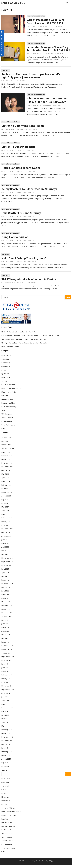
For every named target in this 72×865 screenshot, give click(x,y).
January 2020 (6, 609)
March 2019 (5, 635)
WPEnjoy (50, 861)
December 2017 (7, 682)
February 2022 (6, 554)
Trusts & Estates (7, 417)
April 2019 (5, 631)
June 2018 (5, 668)
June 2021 (5, 569)
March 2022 (5, 551)
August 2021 (6, 565)
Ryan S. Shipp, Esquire (34, 26)
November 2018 (7, 649)
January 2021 (6, 580)
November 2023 (7, 492)
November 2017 (7, 686)
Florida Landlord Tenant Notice (20, 168)
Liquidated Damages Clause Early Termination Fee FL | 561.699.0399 (48, 48)
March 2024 (5, 481)
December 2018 (7, 646)
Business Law (6, 355)
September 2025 (7, 448)
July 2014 (4, 762)
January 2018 (6, 678)
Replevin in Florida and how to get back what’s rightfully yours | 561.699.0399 (30, 75)
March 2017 (5, 704)
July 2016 (4, 711)
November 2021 (7, 558)
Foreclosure (5, 377)
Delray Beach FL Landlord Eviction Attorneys (29, 189)
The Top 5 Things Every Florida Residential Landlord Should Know (25, 343)
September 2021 (7, 562)
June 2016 (5, 715)
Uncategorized (6, 421)
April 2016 (5, 722)
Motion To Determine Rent (18, 146)
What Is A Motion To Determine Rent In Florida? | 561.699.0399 (47, 100)
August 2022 (6, 536)
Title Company (6, 414)
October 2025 (6, 445)
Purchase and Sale (8, 403)
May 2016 (5, 719)
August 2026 (6, 437)
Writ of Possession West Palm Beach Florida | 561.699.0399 (45, 21)
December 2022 (7, 525)
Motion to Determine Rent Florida (22, 125)
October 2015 (6, 744)
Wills (3, 428)
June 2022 (5, 540)
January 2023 (6, 521)
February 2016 (6, 730)
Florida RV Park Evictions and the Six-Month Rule (19, 332)
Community (5, 254)
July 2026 (4, 441)
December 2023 (7, 489)
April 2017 (5, 700)
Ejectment (5, 374)
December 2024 (7, 463)
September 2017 (7, 689)
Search (4, 770)
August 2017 (6, 693)
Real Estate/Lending (8, 407)
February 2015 (6, 752)
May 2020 (5, 594)
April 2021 (5, 573)
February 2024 (6, 485)
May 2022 (5, 543)
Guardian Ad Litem (8, 385)
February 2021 (6, 576)
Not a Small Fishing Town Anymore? (23, 258)
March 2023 (5, 514)
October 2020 (6, 587)
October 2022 (6, 532)
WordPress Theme (41, 861)
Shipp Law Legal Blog (13, 2)
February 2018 (6, 675)
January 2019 (6, 642)
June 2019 (5, 624)
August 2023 (6, 496)
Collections (5, 70)
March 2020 (5, 602)
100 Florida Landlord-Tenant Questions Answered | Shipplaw (23, 339)
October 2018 (6, 653)
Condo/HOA (5, 366)
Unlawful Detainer (8, 425)
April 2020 (5, 598)
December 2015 (7, 737)
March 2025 (5, 452)
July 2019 (4, 620)
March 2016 (5, 726)
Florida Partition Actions (10, 346)
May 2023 (5, 507)
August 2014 (6, 759)
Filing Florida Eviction (14, 237)
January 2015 (6, 755)
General (4, 381)
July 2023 (4, 499)
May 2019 (5, 627)
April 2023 (5, 510)
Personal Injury (7, 399)
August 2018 (6, 660)
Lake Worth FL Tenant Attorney (21, 213)
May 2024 (5, 474)
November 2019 (7, 613)
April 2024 (5, 478)
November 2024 (7, 467)
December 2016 (7, 708)
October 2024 (6, 470)
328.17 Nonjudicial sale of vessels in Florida (28, 279)
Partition (4, 396)
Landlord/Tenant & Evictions (36, 16)
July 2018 (4, 664)
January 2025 (6, 459)
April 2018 (5, 671)
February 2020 (6, 605)
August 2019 (6, 616)
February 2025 (6, 456)
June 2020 (5, 591)
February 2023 (6, 518)
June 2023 (5, 503)
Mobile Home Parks (8, 392)
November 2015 (7, 741)
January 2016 (6, 733)
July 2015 (4, 748)
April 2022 (5, 547)
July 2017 (4, 697)
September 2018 (7, 657)
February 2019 (6, 638)
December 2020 (7, 583)
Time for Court (6, 410)
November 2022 (7, 529)
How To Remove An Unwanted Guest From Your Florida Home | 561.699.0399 (30, 335)
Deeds (3, 370)
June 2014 (5, 766)
